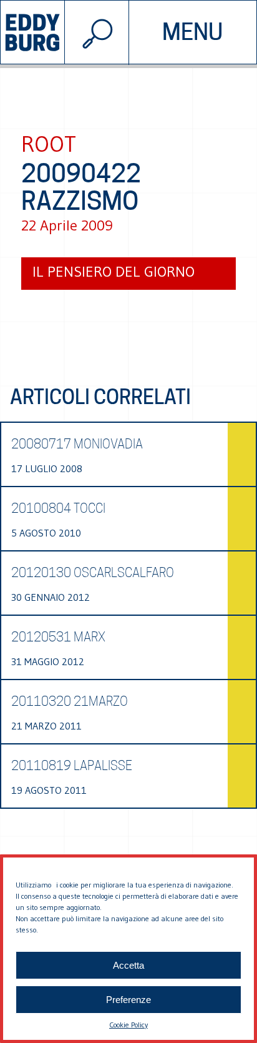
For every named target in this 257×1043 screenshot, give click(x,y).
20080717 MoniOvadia (77, 444)
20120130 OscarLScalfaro (92, 572)
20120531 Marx (58, 637)
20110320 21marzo (69, 701)
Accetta (128, 965)
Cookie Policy (128, 1024)
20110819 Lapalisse (71, 765)
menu (192, 32)
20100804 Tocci (58, 508)
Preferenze (128, 999)
